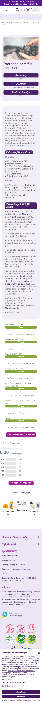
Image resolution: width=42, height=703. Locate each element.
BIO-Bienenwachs (26, 168)
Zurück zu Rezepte (21, 483)
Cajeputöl (14, 187)
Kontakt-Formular (8, 560)
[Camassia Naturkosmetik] (5, 9)
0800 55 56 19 (15, 580)
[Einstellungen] (32, 9)
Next (38, 507)
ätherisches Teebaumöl (24, 185)
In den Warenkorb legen (22, 434)
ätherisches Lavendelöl (24, 190)
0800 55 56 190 (30, 578)
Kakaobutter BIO (20, 176)
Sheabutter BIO (17, 173)
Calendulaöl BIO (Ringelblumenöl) (16, 162)
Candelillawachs (25, 166)
